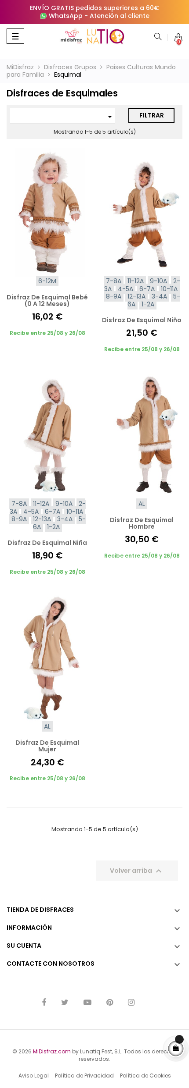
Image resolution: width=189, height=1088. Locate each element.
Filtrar (151, 115)
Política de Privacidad (84, 1075)
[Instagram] (131, 1003)
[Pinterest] (109, 1003)
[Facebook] (44, 1003)
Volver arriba (137, 871)
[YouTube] (87, 1003)
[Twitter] (65, 1003)
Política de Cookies (145, 1075)
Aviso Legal (33, 1075)
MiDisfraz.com (52, 1051)
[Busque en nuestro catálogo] (157, 37)
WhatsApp (66, 15)
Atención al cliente (119, 15)
